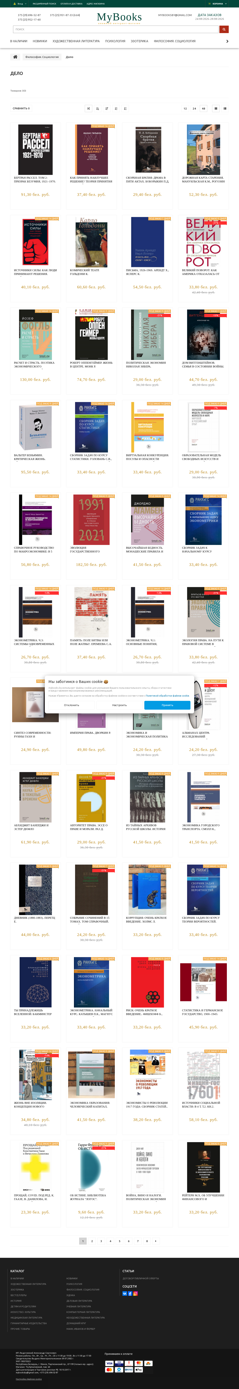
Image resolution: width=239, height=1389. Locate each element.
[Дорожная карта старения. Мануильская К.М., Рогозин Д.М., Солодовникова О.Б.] (203, 149)
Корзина (218, 4)
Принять (167, 705)
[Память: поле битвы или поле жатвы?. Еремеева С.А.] (91, 612)
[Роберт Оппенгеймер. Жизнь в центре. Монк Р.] (91, 334)
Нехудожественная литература (85, 1317)
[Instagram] (135, 1293)
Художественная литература (28, 1284)
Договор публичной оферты (141, 1278)
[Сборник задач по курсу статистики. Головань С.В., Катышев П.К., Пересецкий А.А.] (91, 427)
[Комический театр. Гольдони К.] (91, 242)
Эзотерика (17, 1289)
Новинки (71, 1278)
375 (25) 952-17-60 (29, 19)
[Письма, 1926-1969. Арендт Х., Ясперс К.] (147, 242)
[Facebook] (130, 1293)
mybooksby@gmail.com (175, 15)
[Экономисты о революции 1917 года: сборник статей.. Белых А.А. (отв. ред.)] (147, 1075)
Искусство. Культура (23, 1312)
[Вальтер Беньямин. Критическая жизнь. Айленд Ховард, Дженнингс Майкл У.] (35, 427)
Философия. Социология (82, 1289)
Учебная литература (78, 1306)
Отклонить (71, 705)
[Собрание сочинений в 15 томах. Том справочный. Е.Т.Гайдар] (91, 890)
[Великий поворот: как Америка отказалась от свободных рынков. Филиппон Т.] (203, 242)
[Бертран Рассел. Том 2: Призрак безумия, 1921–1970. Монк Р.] (35, 149)
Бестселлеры (19, 1295)
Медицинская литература (26, 1317)
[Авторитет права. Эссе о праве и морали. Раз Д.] (91, 797)
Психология (74, 1284)
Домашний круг (76, 1323)
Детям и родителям (23, 1306)
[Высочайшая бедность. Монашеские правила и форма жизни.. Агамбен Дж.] (147, 520)
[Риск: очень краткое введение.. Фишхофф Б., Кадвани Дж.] (147, 982)
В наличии (17, 1278)
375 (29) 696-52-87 (29, 15)
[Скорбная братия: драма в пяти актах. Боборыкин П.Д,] (147, 149)
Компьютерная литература (83, 1312)
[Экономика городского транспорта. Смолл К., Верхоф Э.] (203, 797)
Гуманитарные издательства (29, 1323)
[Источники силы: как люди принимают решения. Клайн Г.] (35, 242)
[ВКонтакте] (124, 1293)
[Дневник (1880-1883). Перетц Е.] (35, 890)
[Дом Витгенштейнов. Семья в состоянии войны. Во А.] (203, 334)
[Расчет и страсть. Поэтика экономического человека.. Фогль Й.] (35, 334)
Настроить (119, 705)
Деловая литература (79, 1301)
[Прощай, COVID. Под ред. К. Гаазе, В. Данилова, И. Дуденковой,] (35, 1167)
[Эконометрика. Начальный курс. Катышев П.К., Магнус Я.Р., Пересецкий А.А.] (91, 982)
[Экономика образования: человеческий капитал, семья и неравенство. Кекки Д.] (91, 1075)
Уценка (70, 1295)
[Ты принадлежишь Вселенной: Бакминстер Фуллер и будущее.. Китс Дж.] (35, 982)
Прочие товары (20, 1329)
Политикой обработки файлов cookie (167, 695)
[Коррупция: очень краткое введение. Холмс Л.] (147, 890)
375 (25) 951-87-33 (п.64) (65, 15)
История (16, 1301)
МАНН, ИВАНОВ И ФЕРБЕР (80, 1329)
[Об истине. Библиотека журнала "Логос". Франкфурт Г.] (91, 1167)
